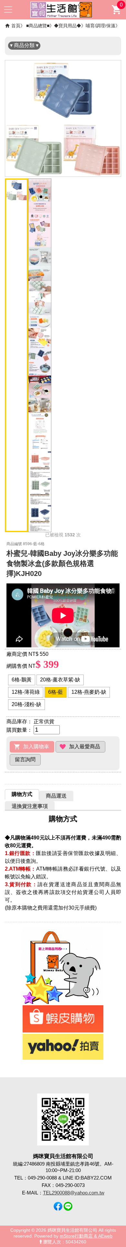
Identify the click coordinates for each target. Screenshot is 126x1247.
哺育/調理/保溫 (100, 25)
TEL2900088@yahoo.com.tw (73, 1192)
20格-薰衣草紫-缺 (60, 679)
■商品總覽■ (37, 25)
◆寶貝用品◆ (67, 25)
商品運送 (56, 796)
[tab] (22, 794)
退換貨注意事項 (30, 806)
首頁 (15, 25)
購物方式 (22, 794)
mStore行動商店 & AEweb (86, 1236)
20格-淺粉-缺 (26, 704)
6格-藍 (55, 692)
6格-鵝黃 (22, 679)
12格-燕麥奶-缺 (88, 692)
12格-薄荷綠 (26, 692)
